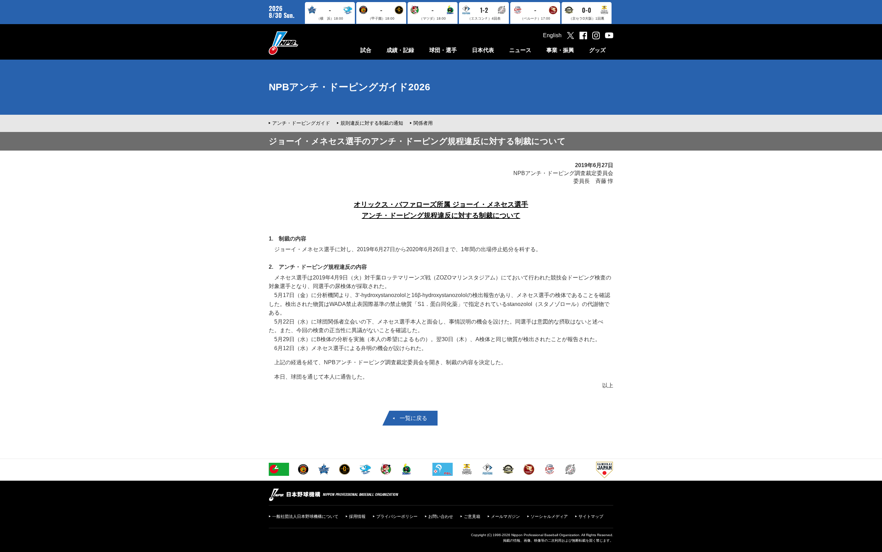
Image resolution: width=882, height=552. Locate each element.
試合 (365, 50)
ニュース (520, 50)
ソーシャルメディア (549, 516)
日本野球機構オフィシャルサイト (301, 42)
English (552, 35)
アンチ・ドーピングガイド (301, 123)
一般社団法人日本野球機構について (305, 516)
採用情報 (357, 516)
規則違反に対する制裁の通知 (371, 123)
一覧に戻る (413, 418)
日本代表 (483, 50)
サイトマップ (590, 516)
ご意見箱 (472, 516)
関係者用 (423, 123)
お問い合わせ (440, 516)
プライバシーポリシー (397, 516)
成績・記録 (400, 50)
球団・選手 (443, 50)
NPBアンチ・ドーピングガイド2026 (349, 87)
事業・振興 (560, 50)
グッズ (597, 50)
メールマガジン (505, 516)
